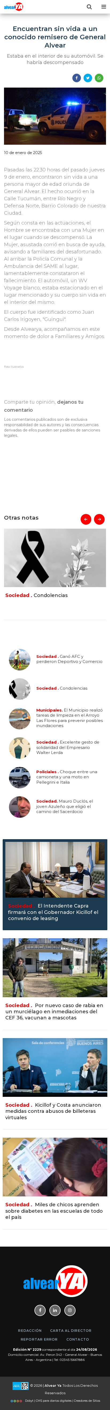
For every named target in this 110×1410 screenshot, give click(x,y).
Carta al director (71, 1331)
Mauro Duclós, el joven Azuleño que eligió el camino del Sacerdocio (64, 806)
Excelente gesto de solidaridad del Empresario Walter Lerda (67, 747)
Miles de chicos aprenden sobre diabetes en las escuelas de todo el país (54, 1211)
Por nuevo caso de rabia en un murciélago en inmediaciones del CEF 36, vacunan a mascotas (54, 1012)
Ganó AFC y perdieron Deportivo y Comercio (69, 659)
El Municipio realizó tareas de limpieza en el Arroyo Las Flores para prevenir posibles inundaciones (59, 601)
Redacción (30, 1331)
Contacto (77, 1339)
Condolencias (61, 688)
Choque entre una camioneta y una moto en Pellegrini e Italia (66, 777)
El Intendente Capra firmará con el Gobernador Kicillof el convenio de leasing (53, 912)
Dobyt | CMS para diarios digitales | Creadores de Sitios (62, 1401)
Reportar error (39, 1339)
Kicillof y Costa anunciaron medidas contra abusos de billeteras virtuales (53, 1111)
